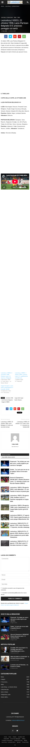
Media (25, 740)
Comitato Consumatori (7, 740)
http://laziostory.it (15, 446)
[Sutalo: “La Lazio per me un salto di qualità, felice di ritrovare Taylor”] (5, 471)
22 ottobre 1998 (9, 398)
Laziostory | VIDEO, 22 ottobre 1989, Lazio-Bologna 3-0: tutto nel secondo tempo (7, 424)
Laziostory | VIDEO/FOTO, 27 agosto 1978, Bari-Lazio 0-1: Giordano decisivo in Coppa (19, 543)
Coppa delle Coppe (19, 398)
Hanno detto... (4, 697)
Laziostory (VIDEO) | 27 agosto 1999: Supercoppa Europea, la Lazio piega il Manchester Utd (20, 517)
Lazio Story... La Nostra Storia (7, 17)
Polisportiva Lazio (5, 694)
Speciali (18, 742)
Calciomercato (5, 689)
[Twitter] (17, 730)
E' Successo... (4, 682)
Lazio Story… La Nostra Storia (8, 742)
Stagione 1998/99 (5, 402)
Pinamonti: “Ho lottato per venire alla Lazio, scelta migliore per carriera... (19, 619)
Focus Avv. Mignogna (15, 738)
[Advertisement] (15, 75)
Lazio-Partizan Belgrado (7, 400)
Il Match (3, 679)
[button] (27, 2)
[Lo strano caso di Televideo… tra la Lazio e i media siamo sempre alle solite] (5, 667)
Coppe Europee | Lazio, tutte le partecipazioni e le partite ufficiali (7, 387)
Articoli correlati (6, 454)
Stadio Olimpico (18, 400)
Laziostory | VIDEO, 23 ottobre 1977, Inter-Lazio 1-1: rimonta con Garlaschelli (22, 424)
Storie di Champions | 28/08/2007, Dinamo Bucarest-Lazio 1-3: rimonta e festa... (19, 636)
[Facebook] (12, 730)
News (15, 17)
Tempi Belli (6, 738)
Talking (23, 738)
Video (19, 17)
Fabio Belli (4, 31)
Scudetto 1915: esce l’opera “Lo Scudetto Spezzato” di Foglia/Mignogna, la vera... (19, 649)
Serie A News (4, 692)
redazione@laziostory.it (18, 720)
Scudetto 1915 (21, 737)
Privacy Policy (25, 742)
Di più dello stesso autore (8, 457)
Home (5, 737)
